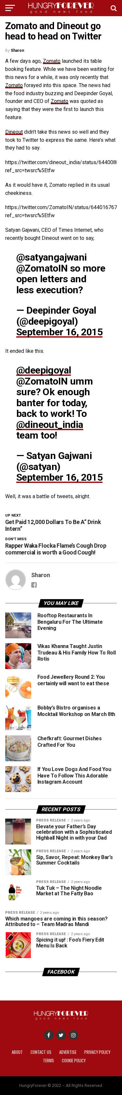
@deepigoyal (43, 370)
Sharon (17, 50)
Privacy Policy (97, 1052)
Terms (48, 1060)
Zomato (52, 61)
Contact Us (41, 1052)
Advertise (67, 1052)
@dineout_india (49, 424)
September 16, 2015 (59, 332)
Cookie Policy (74, 1060)
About (17, 1052)
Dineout (14, 132)
